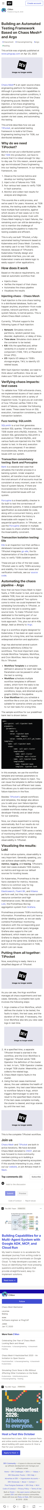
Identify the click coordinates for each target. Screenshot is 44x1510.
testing (6, 46)
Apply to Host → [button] (11, 1453)
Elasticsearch (8, 891)
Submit (10, 1193)
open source (25, 1492)
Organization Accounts (29, 1478)
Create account (34, 3)
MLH (37, 1485)
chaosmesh (7, 42)
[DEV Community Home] (9, 3)
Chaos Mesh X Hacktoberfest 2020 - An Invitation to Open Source (20, 1359)
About (24, 1482)
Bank (3, 466)
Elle (3, 545)
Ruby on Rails (23, 1497)
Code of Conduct (15, 1201)
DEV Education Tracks (16, 1475)
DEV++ (28, 1472)
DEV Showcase (13, 1482)
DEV (12, 1494)
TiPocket (5, 128)
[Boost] (34, 1506)
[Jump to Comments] (15, 1506)
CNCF (29, 1151)
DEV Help (30, 1475)
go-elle (24, 551)
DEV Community (9, 1463)
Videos (35, 1472)
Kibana (34, 891)
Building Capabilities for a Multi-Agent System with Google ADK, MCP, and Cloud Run (21, 1241)
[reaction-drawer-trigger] (5, 1506)
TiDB (7, 155)
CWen (10, 9)
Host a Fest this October (18, 1434)
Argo (29, 624)
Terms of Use (36, 1489)
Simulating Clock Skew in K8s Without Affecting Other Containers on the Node (19, 1374)
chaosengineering (23, 42)
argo (36, 42)
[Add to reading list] (25, 1506)
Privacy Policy (23, 1489)
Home (6, 1472)
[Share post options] (40, 1506)
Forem (12, 1492)
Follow (22, 1301)
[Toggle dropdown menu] (41, 1208)
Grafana (31, 907)
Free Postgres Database (14, 1485)
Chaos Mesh (7, 85)
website (13, 1167)
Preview (22, 1193)
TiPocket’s (15, 797)
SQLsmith (6, 425)
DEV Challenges (17, 1472)
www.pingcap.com (10, 53)
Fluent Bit (20, 891)
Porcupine (6, 500)
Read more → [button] (9, 1280)
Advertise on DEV (11, 1478)
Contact (32, 1482)
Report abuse (30, 1201)
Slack (4, 1170)
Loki (3, 904)
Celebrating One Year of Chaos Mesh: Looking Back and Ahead (19, 1344)
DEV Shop (29, 1485)
